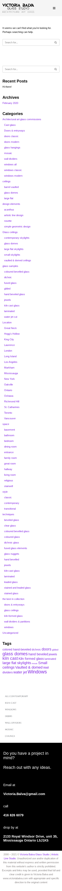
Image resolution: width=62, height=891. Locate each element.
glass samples (10, 266)
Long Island (10, 356)
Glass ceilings (10, 232)
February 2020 (10, 103)
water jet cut (10, 316)
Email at (9, 785)
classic (8, 497)
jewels (7, 299)
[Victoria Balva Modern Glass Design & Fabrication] (18, 8)
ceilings (6, 181)
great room (10, 463)
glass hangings (12, 147)
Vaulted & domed (28, 667)
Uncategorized (10, 632)
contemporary (11, 503)
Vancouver (10, 418)
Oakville (8, 384)
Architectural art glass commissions (21, 119)
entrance (9, 452)
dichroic (36, 649)
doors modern (11, 141)
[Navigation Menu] (55, 8)
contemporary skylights (16, 237)
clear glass (10, 525)
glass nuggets (11, 553)
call (5, 806)
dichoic (8, 277)
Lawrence (9, 345)
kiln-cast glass (12, 570)
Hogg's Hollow (12, 333)
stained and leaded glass (17, 587)
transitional (10, 508)
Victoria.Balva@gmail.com (24, 794)
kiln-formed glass (13, 615)
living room (10, 474)
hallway (8, 469)
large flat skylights (13, 249)
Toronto (8, 412)
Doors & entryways (14, 130)
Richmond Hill (11, 401)
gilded (7, 288)
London (8, 350)
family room (10, 457)
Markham (9, 367)
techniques (8, 514)
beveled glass (11, 520)
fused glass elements (15, 548)
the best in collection (13, 599)
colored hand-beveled (16, 649)
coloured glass (12, 536)
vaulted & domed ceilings (17, 260)
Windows (37, 671)
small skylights (12, 254)
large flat (8, 198)
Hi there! (7, 86)
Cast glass (10, 124)
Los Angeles (10, 362)
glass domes (11, 192)
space (5, 424)
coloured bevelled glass (16, 271)
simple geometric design (17, 226)
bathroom (9, 435)
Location (7, 322)
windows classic (13, 170)
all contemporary (16, 696)
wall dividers (10, 158)
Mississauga (11, 373)
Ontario (8, 390)
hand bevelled (11, 559)
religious (8, 480)
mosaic (8, 153)
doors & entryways (14, 604)
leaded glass (11, 582)
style (5, 491)
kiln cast (10, 658)
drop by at (10, 827)
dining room (10, 446)
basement (9, 429)
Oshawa (8, 395)
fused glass (10, 283)
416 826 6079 (13, 815)
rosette (8, 220)
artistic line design (13, 215)
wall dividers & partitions (17, 621)
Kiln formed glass (31, 658)
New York (9, 378)
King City (9, 339)
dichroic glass (11, 542)
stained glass (11, 593)
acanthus (9, 209)
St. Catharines (12, 407)
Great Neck (10, 328)
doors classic (11, 136)
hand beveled (38, 654)
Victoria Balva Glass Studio (34, 854)
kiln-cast (10, 702)
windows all (10, 164)
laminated (9, 311)
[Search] (56, 42)
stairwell (8, 486)
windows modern (13, 175)
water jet (20, 672)
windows (9, 627)
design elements (11, 203)
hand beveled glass (14, 294)
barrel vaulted (11, 187)
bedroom (9, 441)
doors (46, 649)
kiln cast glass (12, 305)
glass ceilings (11, 610)
